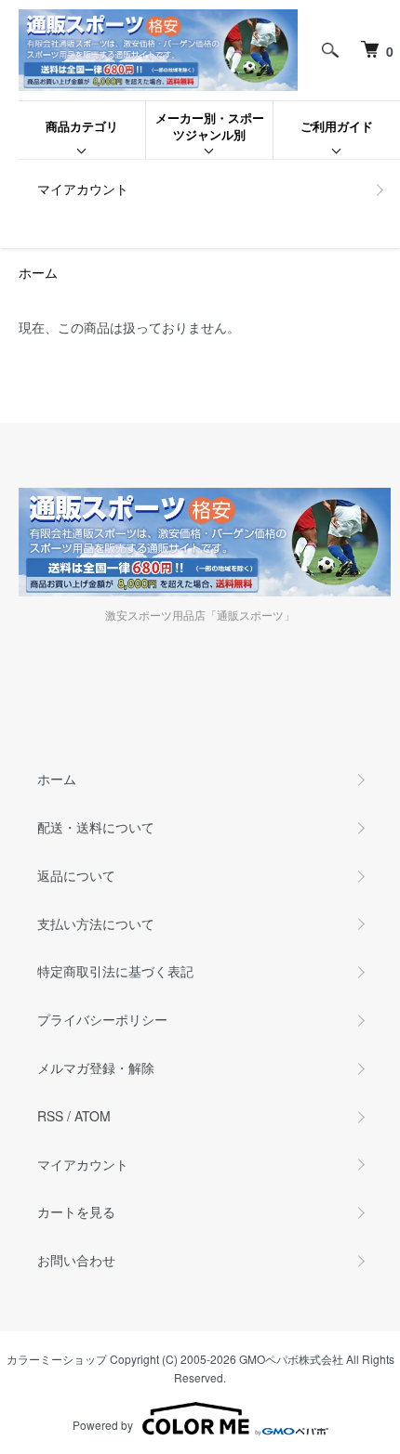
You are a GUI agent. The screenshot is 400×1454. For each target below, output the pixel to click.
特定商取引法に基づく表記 (115, 971)
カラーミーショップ (57, 1359)
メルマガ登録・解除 (95, 1067)
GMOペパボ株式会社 (291, 1359)
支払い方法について (95, 923)
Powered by (103, 1425)
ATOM (92, 1116)
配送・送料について (95, 827)
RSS (50, 1116)
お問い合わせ (76, 1260)
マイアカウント (82, 188)
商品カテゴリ (82, 126)
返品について (76, 875)
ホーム (38, 272)
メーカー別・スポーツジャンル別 (209, 126)
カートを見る (76, 1211)
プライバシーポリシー (102, 1019)
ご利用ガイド (336, 126)
